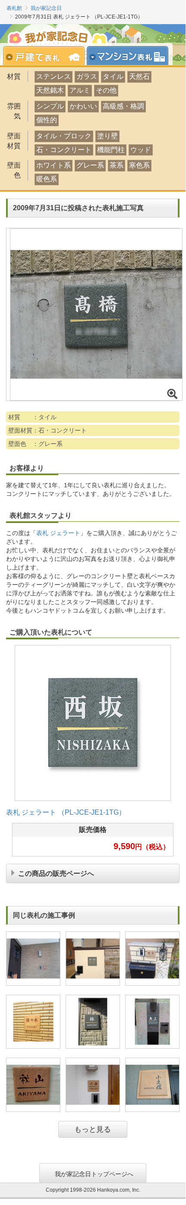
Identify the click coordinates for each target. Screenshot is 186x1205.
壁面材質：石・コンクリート (47, 430)
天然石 (139, 76)
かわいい (83, 106)
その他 (106, 90)
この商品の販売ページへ (56, 873)
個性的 (46, 120)
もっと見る (92, 1129)
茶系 (116, 165)
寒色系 (139, 165)
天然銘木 (50, 90)
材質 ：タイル (32, 417)
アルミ (79, 90)
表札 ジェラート (58, 532)
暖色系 (46, 179)
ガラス (86, 76)
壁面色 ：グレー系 (35, 443)
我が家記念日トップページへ (94, 1173)
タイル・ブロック (63, 136)
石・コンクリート (63, 149)
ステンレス (53, 76)
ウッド (140, 149)
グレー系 (90, 165)
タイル (113, 76)
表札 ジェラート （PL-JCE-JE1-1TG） (66, 812)
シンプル (50, 106)
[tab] (47, 56)
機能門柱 (111, 149)
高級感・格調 (123, 106)
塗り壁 (107, 136)
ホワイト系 (53, 165)
